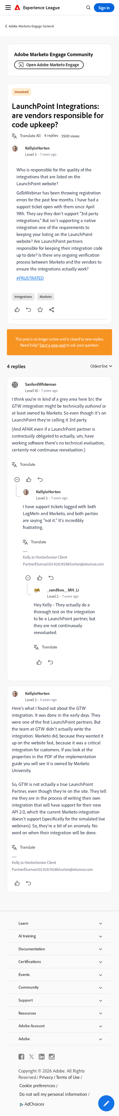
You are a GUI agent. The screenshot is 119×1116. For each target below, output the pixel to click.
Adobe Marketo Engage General (31, 26)
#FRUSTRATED (30, 278)
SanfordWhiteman (40, 384)
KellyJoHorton (37, 147)
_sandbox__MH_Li (63, 589)
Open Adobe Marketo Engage (52, 64)
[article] (59, 432)
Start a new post (53, 345)
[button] (30, 136)
